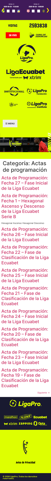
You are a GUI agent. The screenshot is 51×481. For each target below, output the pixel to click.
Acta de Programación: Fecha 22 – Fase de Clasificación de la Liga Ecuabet (25, 254)
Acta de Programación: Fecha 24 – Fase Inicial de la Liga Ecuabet (24, 316)
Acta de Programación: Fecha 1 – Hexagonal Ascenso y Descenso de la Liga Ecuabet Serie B (24, 206)
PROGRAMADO (8, 15)
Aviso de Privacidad (25, 462)
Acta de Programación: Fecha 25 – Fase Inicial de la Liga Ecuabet (24, 275)
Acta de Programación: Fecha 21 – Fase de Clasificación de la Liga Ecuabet (25, 295)
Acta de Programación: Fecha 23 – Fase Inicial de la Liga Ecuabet (24, 357)
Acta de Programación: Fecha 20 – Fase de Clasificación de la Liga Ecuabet (25, 336)
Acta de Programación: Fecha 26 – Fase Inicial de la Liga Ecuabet (24, 234)
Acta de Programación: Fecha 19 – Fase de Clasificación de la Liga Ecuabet (25, 377)
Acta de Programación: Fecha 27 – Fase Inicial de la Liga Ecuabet (24, 183)
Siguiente (43, 392)
